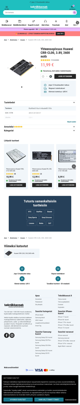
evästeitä (52, 382)
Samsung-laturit (40, 317)
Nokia (41, 223)
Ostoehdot (38, 299)
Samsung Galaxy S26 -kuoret (43, 337)
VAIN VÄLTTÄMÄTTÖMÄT (49, 399)
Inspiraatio (61, 307)
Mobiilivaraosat (7, 25)
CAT (49, 223)
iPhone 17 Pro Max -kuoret (66, 325)
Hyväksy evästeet (18, 399)
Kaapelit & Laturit (33, 25)
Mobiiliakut (13, 40)
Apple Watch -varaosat (64, 346)
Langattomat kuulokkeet (42, 323)
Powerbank (56, 25)
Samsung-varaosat (63, 338)
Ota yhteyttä (38, 304)
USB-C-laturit (39, 320)
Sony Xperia (32, 217)
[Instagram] (11, 335)
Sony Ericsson (47, 217)
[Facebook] (6, 335)
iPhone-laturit (39, 315)
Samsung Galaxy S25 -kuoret (43, 350)
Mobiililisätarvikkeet (19, 25)
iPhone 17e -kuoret (63, 328)
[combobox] (40, 12)
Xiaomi (49, 212)
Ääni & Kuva (45, 25)
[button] (40, 102)
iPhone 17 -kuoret (63, 317)
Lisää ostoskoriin (65, 76)
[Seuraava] (77, 22)
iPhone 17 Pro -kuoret (64, 322)
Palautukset (38, 302)
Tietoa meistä (62, 299)
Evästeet (60, 304)
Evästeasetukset (71, 400)
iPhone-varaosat (63, 335)
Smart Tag (38, 326)
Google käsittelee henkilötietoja (24, 386)
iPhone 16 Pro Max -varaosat (66, 341)
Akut (66, 25)
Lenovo (31, 223)
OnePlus (39, 212)
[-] (43, 76)
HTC (29, 212)
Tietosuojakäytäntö (63, 302)
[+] (50, 76)
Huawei (22, 40)
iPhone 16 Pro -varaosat (65, 343)
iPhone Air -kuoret (63, 319)
